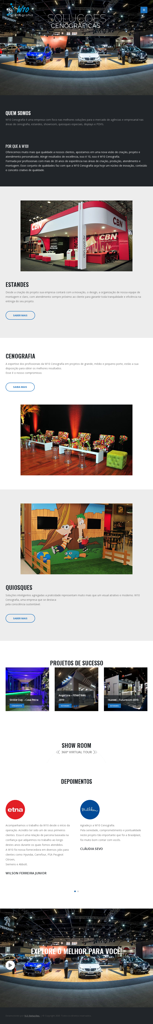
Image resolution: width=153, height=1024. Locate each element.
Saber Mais (20, 315)
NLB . (32, 1015)
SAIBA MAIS (20, 387)
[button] (143, 10)
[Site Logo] (20, 10)
